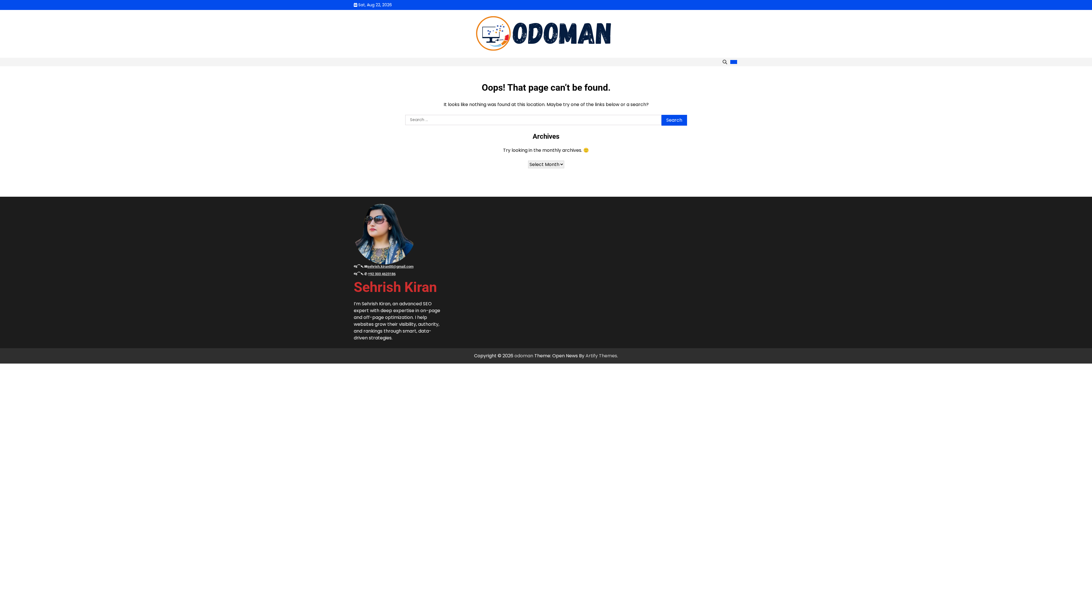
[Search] (725, 62)
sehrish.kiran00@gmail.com (390, 266)
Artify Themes (601, 355)
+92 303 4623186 (382, 274)
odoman (523, 355)
